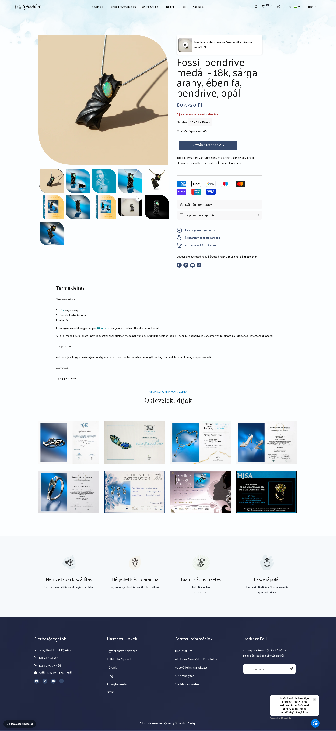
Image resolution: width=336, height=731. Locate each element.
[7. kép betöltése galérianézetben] (78, 207)
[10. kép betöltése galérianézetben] (51, 233)
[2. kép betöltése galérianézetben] (78, 181)
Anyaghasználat (117, 684)
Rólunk (112, 667)
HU (289, 7)
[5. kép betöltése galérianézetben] (156, 181)
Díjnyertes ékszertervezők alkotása (197, 114)
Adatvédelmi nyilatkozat (191, 667)
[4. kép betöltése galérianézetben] (130, 181)
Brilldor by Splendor (120, 659)
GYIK (110, 692)
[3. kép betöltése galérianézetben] (104, 181)
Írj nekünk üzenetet (230, 162)
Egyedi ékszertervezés (122, 651)
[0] (264, 7)
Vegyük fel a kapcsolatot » (242, 256)
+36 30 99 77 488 (50, 665)
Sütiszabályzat (184, 676)
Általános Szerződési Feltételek (196, 659)
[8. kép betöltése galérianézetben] (104, 207)
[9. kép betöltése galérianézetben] (156, 207)
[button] (256, 7)
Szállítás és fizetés (187, 684)
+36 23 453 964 (48, 657)
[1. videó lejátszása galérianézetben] (130, 207)
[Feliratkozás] (291, 669)
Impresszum (183, 651)
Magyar (312, 7)
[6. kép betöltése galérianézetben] (51, 207)
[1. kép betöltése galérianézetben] (51, 181)
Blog (110, 676)
